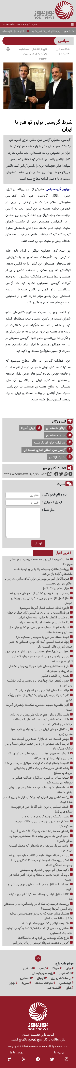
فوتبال (41, 978)
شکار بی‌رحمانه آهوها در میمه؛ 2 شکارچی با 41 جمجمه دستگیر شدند (42, 863)
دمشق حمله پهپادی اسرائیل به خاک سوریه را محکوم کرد (43, 824)
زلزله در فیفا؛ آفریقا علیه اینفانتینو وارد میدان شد (39, 855)
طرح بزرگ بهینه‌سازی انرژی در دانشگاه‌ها (44, 938)
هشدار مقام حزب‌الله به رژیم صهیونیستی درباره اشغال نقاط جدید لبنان (41, 916)
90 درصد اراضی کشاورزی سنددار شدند (45, 923)
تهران (12, 983)
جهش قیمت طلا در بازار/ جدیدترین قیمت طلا (41, 739)
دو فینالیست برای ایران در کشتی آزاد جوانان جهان (38, 612)
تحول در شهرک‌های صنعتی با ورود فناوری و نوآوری (37, 651)
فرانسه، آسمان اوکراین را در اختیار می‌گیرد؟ (42, 690)
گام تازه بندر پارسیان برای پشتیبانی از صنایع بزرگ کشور (40, 698)
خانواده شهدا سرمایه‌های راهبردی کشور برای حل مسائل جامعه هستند (41, 630)
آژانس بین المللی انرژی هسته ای (44, 450)
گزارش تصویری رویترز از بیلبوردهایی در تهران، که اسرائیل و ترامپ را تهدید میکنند (40, 756)
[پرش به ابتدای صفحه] (38, 958)
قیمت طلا (53, 987)
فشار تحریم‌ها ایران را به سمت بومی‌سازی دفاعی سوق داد (41, 562)
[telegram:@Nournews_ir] (38, 1059)
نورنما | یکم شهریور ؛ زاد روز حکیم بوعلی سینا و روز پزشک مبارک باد (39, 746)
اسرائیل (28, 968)
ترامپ (42, 968)
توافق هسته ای (55, 428)
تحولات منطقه (44, 983)
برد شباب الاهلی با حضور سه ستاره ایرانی (44, 617)
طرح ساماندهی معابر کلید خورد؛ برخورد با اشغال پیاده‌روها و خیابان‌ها (41, 669)
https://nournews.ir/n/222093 (25, 474)
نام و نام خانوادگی (55, 494)
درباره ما (59, 1052)
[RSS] (23, 1059)
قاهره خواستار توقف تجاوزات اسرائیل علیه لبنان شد (37, 763)
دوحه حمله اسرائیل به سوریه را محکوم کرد (43, 637)
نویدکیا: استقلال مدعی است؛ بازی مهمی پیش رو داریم (40, 887)
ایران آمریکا (28, 428)
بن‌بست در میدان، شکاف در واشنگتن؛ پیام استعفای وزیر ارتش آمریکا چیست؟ (38, 906)
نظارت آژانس (57, 457)
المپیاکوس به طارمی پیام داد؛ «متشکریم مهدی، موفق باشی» (41, 838)
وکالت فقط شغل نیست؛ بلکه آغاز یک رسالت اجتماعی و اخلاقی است (43, 722)
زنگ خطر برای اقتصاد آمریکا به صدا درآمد (44, 622)
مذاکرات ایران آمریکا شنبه (49, 442)
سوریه (25, 983)
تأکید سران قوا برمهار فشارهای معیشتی (45, 870)
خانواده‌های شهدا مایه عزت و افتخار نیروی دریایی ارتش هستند (40, 790)
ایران (69, 968)
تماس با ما (16, 1052)
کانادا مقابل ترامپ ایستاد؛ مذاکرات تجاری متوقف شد (40, 897)
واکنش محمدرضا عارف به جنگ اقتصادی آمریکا (40, 831)
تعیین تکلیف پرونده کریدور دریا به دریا (45, 816)
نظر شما (49, 510)
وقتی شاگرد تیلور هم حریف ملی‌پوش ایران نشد (40, 714)
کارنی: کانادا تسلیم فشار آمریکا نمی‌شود (45, 608)
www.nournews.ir (37, 1046)
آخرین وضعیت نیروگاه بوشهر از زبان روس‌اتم (41, 942)
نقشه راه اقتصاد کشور (56, 675)
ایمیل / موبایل (53, 502)
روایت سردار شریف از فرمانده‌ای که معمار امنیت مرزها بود (41, 848)
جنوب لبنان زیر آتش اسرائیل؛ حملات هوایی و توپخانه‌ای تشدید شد (42, 780)
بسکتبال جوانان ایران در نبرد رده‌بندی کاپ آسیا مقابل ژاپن (42, 732)
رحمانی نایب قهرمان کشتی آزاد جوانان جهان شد (39, 593)
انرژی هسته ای (55, 435)
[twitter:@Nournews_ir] (52, 1059)
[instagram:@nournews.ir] (66, 1059)
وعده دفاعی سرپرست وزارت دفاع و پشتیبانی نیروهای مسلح (43, 770)
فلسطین (25, 978)
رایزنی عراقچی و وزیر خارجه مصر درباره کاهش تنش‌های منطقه (42, 659)
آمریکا (56, 968)
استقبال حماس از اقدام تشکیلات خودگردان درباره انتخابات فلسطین (39, 931)
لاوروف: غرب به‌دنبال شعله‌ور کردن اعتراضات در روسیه (41, 877)
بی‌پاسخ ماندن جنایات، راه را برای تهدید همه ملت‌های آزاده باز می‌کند (43, 571)
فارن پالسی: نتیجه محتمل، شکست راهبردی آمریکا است (39, 707)
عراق (69, 987)
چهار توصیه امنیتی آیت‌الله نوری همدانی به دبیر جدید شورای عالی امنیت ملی (41, 644)
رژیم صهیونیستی (42, 973)
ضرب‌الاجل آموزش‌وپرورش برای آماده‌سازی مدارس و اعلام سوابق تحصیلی (38, 581)
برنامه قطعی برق (61, 978)
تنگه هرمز (65, 973)
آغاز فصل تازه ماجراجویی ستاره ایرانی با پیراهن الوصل (42, 601)
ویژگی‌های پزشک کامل (56, 588)
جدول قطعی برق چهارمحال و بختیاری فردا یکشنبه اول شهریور (40, 683)
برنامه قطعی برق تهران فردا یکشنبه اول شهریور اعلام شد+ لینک (38, 800)
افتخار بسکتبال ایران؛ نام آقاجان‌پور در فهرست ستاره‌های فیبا (42, 809)
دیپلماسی (65, 983)
